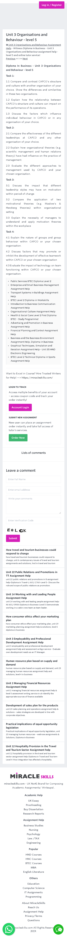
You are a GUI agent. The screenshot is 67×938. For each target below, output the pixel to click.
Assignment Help (33, 911)
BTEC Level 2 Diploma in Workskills (30, 300)
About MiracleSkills (33, 903)
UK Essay (33, 800)
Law (30, 838)
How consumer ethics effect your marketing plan (32, 618)
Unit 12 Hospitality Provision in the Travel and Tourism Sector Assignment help (31, 748)
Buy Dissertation (33, 809)
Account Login (20, 407)
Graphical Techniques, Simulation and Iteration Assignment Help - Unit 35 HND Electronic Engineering (33, 349)
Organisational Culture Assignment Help (33, 311)
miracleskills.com (14, 783)
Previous (10, 58)
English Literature (33, 871)
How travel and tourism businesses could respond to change (31, 552)
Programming (33, 896)
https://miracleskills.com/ (37, 377)
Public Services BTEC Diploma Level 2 (31, 281)
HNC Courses (33, 859)
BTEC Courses (33, 863)
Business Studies (33, 825)
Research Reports (33, 813)
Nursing (33, 829)
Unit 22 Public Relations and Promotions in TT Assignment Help (31, 574)
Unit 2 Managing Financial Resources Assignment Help (28, 685)
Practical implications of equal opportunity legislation (31, 726)
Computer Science (33, 888)
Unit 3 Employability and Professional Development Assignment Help (28, 640)
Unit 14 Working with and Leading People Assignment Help (30, 596)
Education (33, 883)
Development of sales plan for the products (32, 705)
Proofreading (33, 805)
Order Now (18, 437)
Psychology (33, 834)
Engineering (34, 842)
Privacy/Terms (33, 916)
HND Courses (34, 854)
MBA (33, 867)
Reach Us (33, 907)
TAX (36, 838)
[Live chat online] (58, 929)
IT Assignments (33, 892)
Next (25, 58)
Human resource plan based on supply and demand (31, 663)
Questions (33, 920)
